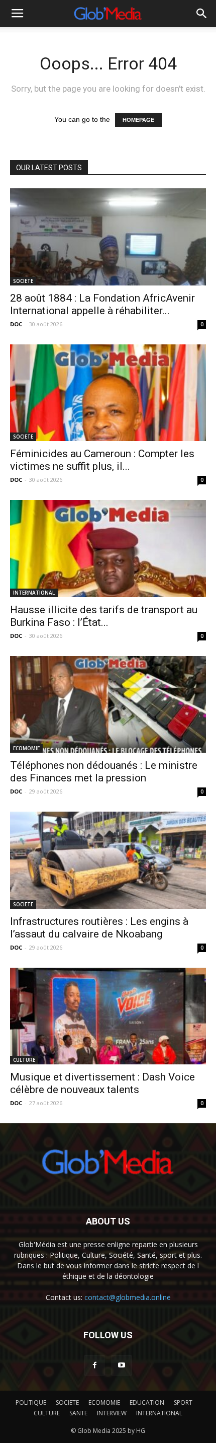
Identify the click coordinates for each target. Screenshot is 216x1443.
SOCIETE (23, 280)
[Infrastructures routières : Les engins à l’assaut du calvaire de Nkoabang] (108, 860)
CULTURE (24, 1059)
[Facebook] (94, 1365)
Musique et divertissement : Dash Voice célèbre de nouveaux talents (102, 1083)
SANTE (78, 1413)
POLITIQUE (31, 1402)
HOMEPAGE (138, 120)
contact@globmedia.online (127, 1297)
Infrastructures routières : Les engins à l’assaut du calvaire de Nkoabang (99, 927)
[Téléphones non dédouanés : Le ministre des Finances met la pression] (108, 704)
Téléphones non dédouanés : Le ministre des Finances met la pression (103, 771)
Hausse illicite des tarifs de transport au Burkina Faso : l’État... (103, 616)
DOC (16, 324)
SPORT (183, 1402)
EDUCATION (147, 1402)
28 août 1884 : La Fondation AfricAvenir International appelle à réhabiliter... (102, 304)
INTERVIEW (112, 1413)
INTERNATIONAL (34, 592)
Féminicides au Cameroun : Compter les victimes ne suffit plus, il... (102, 460)
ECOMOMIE (26, 748)
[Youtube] (122, 1365)
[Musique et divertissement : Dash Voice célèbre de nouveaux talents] (108, 1016)
